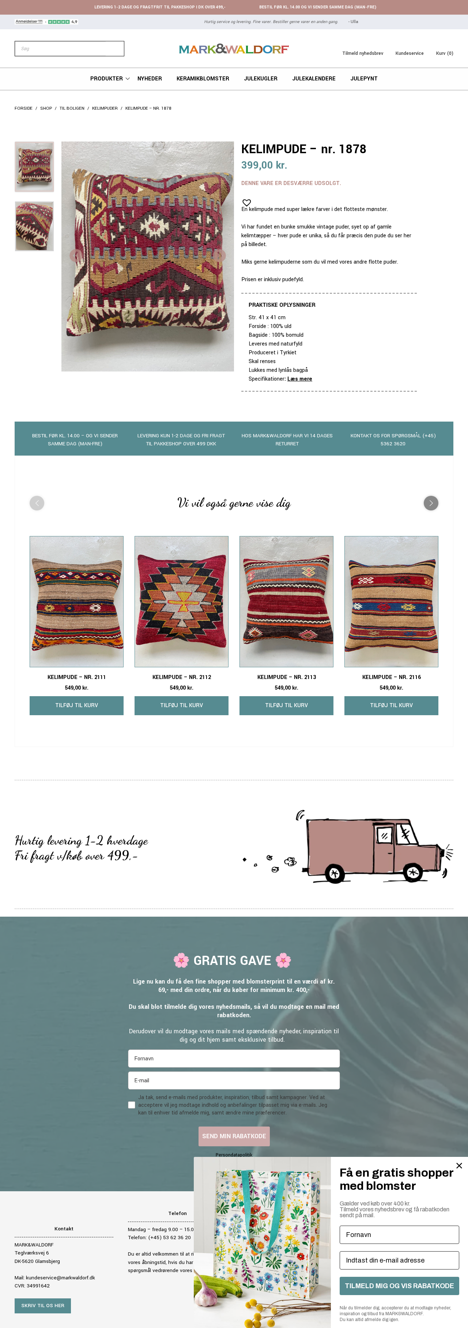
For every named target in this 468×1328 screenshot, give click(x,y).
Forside (24, 108)
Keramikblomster (203, 79)
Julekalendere (314, 79)
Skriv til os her (42, 1305)
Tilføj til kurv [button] (76, 705)
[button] (244, 200)
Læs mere (299, 379)
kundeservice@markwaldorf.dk (60, 1277)
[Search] (115, 48)
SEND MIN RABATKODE (234, 1136)
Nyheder (149, 79)
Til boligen (72, 108)
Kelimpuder (105, 108)
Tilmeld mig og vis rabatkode (399, 1286)
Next (219, 256)
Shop (46, 108)
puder (390, 262)
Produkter (106, 79)
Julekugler (261, 79)
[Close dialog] (459, 1166)
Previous (76, 256)
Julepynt (364, 79)
